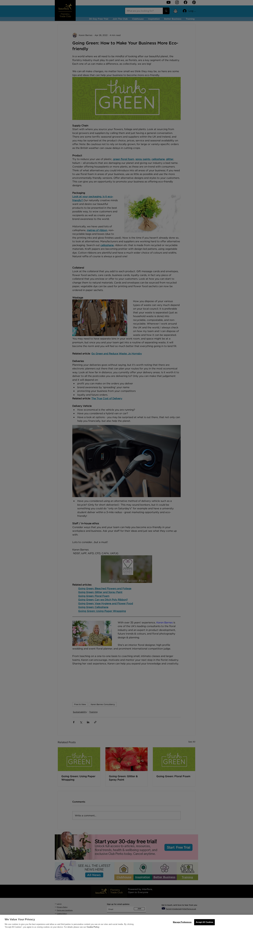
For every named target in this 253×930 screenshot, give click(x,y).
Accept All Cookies (204, 922)
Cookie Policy (93, 927)
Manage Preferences (182, 922)
